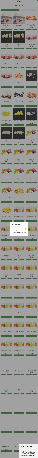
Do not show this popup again (16, 233)
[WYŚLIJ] (25, 229)
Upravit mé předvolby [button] (32, 455)
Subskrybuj (14, 230)
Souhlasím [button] (22, 455)
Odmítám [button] (26, 455)
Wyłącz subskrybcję (19, 230)
